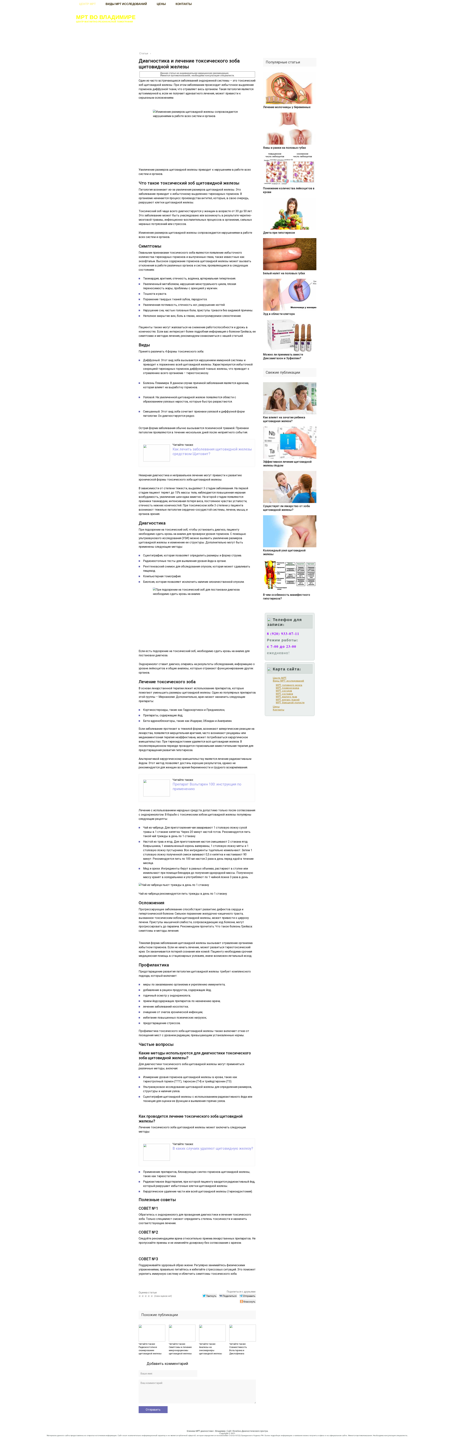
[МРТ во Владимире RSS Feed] (44, 1433)
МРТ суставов (284, 693)
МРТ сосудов (284, 690)
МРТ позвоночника (287, 687)
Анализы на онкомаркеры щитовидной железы (210, 1350)
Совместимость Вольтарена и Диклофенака (238, 1350)
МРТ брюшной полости (290, 702)
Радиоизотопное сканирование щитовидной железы (150, 1350)
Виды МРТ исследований (288, 680)
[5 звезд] (152, 1296)
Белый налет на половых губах (284, 273)
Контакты (278, 709)
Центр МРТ (280, 677)
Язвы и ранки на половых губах (284, 147)
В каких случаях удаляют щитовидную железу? (213, 1148)
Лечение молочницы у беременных (287, 107)
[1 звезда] (140, 1296)
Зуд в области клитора (279, 314)
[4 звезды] (149, 1296)
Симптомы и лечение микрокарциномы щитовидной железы (180, 1350)
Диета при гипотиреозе (279, 232)
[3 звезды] (146, 1296)
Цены (276, 706)
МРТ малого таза (286, 696)
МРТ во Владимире (106, 17)
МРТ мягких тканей (288, 699)
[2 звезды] (143, 1296)
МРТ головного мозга (289, 685)
